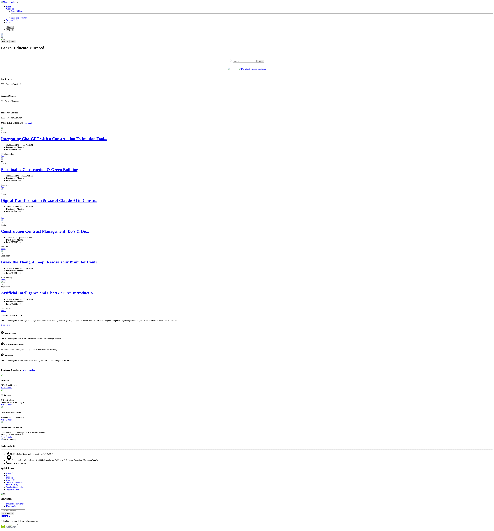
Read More (5, 325)
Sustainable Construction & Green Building (39, 169)
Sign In (9, 27)
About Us (10, 473)
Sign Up (10, 30)
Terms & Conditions (14, 482)
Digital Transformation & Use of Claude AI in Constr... (49, 200)
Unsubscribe (11, 506)
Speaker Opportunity (14, 487)
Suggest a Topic (12, 489)
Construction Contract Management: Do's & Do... (45, 231)
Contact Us (10, 480)
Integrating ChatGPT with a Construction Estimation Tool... (54, 138)
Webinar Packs (12, 20)
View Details (6, 387)
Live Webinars (17, 11)
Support (9, 478)
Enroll (3, 156)
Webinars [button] (10, 9)
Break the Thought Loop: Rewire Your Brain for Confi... (50, 262)
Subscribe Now (7, 513)
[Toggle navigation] (17, 2)
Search (260, 61)
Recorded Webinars (19, 18)
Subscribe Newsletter (14, 504)
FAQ (8, 475)
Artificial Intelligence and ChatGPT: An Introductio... (48, 293)
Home (8, 6)
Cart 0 (8, 22)
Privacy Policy (12, 485)
